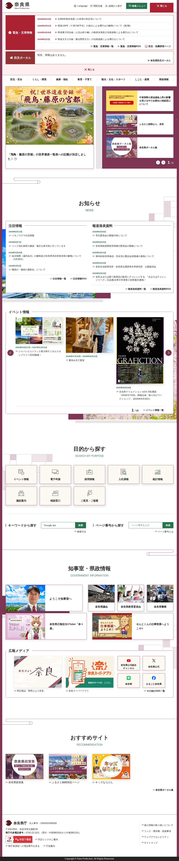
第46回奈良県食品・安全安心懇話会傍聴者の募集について (125, 256)
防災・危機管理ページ (160, 46)
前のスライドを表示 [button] (158, 162)
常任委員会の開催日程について (111, 235)
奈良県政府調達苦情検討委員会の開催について (119, 246)
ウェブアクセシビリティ (156, 837)
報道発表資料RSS (162, 289)
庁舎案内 (50, 846)
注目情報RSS (80, 278)
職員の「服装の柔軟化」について (28, 269)
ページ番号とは (165, 531)
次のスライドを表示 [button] (163, 162)
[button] (81, 6)
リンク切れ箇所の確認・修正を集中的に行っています (39, 246)
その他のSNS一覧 (156, 691)
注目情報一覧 (59, 278)
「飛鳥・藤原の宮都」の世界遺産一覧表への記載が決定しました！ (47, 156)
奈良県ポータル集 (148, 147)
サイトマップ (151, 843)
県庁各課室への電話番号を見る (24, 846)
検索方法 (81, 531)
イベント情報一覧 (155, 410)
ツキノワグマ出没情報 (23, 235)
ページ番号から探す (110, 525)
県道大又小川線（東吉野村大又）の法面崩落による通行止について (91, 39)
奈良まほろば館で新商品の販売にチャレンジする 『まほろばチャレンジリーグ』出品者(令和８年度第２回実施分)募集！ (131, 278)
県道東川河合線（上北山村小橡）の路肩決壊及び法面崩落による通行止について (98, 32)
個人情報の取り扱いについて (158, 825)
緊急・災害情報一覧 (103, 46)
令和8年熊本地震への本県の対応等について (80, 19)
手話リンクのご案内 (48, 839)
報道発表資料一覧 (137, 289)
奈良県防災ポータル (160, 60)
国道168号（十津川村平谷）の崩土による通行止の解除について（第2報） (95, 26)
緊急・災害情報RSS (130, 46)
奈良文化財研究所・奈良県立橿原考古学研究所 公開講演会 (126, 267)
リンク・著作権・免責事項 (157, 831)
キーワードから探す (22, 525)
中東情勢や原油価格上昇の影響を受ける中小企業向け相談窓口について (155, 100)
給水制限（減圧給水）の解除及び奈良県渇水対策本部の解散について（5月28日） (46, 257)
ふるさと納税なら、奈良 (151, 124)
